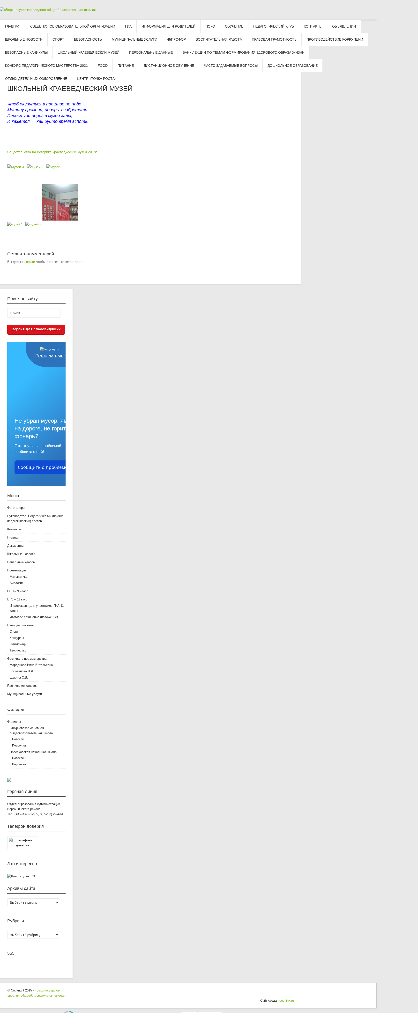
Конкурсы (17, 638)
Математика (18, 576)
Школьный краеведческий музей (88, 52)
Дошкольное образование (293, 65)
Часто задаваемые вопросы (231, 65)
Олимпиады (18, 644)
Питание (126, 65)
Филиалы (14, 722)
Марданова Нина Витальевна (31, 665)
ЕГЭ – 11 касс (17, 599)
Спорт (14, 631)
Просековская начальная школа (33, 752)
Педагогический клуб (273, 26)
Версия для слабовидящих (36, 329)
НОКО (210, 26)
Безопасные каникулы (26, 52)
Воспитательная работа (219, 39)
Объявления (344, 26)
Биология (16, 583)
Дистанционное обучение (169, 65)
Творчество (18, 650)
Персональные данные (151, 52)
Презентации (16, 570)
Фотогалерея (16, 508)
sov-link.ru (286, 1000)
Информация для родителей (168, 26)
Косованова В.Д (21, 671)
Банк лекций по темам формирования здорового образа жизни (244, 52)
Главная (12, 26)
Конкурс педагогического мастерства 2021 (46, 65)
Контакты (313, 26)
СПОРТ (58, 39)
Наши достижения (20, 625)
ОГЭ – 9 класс (17, 591)
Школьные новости (24, 39)
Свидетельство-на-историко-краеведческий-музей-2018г (52, 152)
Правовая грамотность (274, 39)
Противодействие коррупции (334, 39)
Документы (15, 545)
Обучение (234, 26)
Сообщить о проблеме (42, 467)
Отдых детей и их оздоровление (36, 79)
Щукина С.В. (19, 677)
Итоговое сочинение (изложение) (34, 617)
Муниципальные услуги (134, 39)
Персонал (19, 745)
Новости (18, 739)
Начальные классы (21, 562)
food (103, 65)
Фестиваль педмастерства (26, 658)
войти (30, 262)
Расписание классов (22, 686)
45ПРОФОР (176, 39)
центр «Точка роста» (97, 79)
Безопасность (88, 39)
